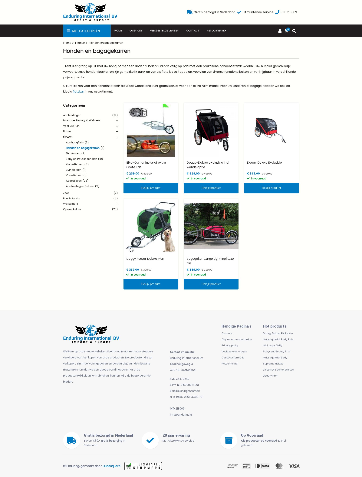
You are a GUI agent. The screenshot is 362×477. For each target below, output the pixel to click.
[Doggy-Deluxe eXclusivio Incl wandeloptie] (211, 130)
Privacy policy (230, 345)
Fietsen (80, 42)
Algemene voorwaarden (237, 339)
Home (118, 30)
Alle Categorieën (86, 31)
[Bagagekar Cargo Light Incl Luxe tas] (211, 226)
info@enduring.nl (181, 415)
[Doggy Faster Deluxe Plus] (150, 226)
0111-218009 (177, 408)
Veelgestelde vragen (164, 30)
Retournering (216, 30)
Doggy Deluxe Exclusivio (278, 333)
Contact (192, 30)
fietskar (78, 91)
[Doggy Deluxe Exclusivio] (271, 130)
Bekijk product (150, 188)
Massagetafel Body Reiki (278, 339)
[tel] (277, 12)
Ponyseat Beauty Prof (276, 351)
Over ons (136, 30)
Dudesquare (111, 466)
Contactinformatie (233, 357)
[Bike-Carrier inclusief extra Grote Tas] (150, 130)
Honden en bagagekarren (106, 42)
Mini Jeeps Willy (272, 345)
